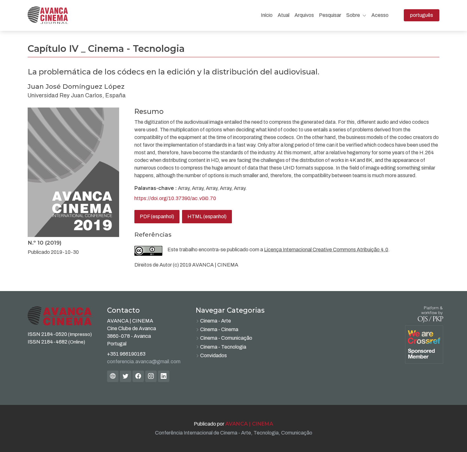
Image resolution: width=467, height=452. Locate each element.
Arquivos (304, 15)
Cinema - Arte (215, 320)
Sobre (353, 15)
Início (267, 15)
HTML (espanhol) (207, 216)
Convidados (213, 355)
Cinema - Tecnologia (223, 347)
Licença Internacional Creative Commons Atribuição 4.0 (326, 249)
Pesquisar (330, 15)
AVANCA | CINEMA (249, 424)
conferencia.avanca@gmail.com (143, 361)
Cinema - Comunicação (226, 338)
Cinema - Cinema (219, 329)
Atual (283, 15)
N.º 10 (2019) (45, 243)
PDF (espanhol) (157, 216)
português (424, 15)
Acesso (380, 15)
